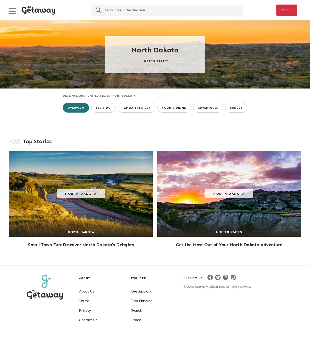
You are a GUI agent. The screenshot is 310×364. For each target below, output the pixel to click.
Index (136, 320)
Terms (84, 301)
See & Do (103, 107)
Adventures (208, 107)
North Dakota (124, 95)
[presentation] (38, 10)
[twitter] (218, 277)
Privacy (85, 310)
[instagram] (225, 277)
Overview (76, 107)
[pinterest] (233, 277)
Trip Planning (142, 301)
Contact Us (88, 320)
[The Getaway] (45, 298)
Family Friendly (136, 107)
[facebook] (210, 277)
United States (99, 95)
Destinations (74, 95)
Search (136, 310)
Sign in (287, 10)
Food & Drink (174, 107)
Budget (236, 107)
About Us (86, 291)
